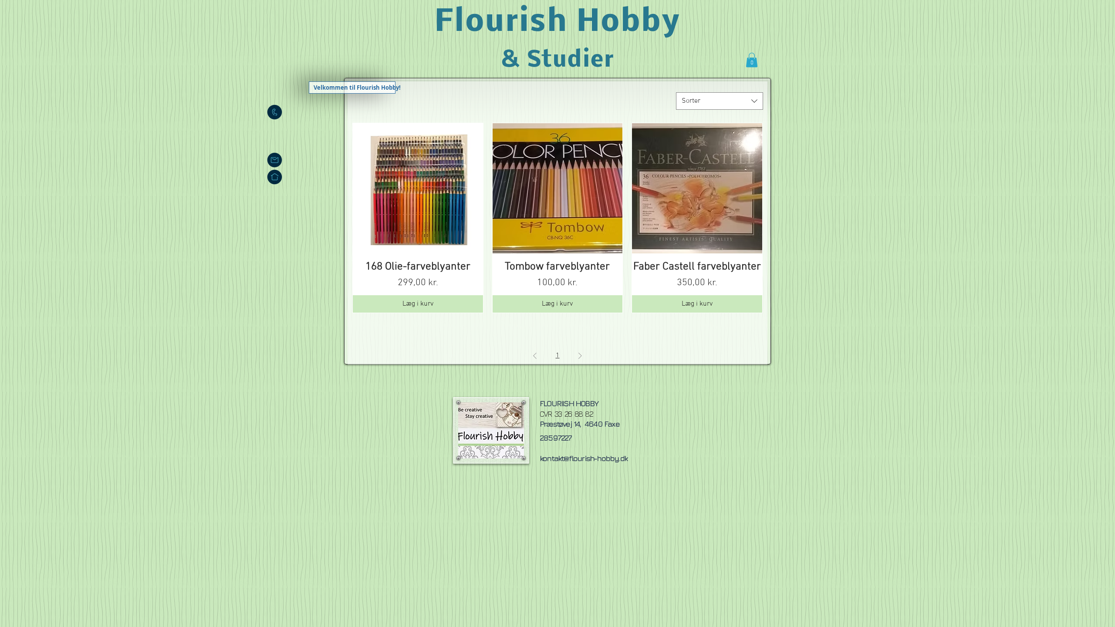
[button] (752, 60)
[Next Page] (580, 355)
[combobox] (719, 101)
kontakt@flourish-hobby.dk (583, 458)
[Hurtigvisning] (418, 188)
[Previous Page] (535, 355)
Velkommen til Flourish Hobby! (354, 87)
